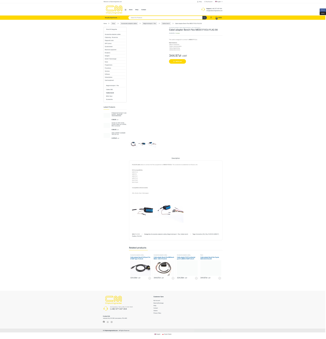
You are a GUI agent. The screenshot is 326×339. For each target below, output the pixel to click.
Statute (155, 310)
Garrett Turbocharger (110, 59)
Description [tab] (176, 158)
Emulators (107, 52)
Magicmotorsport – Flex (112, 85)
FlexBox (134, 236)
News (201, 255)
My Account (209, 1)
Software (107, 74)
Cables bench (166, 23)
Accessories (109, 99)
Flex (207, 234)
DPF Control (108, 43)
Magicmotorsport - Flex (149, 23)
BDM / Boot (109, 96)
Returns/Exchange (158, 303)
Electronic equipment (110, 49)
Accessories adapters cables (129, 23)
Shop (200, 1)
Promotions (108, 68)
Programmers (108, 65)
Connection (199, 234)
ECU (204, 234)
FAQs (154, 305)
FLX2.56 (139, 236)
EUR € (322, 13)
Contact (143, 9)
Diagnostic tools (109, 40)
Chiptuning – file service (111, 37)
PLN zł (322, 10)
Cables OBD (109, 89)
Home (130, 9)
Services (107, 71)
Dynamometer (108, 46)
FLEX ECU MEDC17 (213, 234)
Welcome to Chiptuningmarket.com (113, 1)
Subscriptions (108, 77)
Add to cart (178, 61)
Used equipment (109, 80)
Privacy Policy (157, 313)
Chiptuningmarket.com (111, 330)
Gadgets (107, 55)
